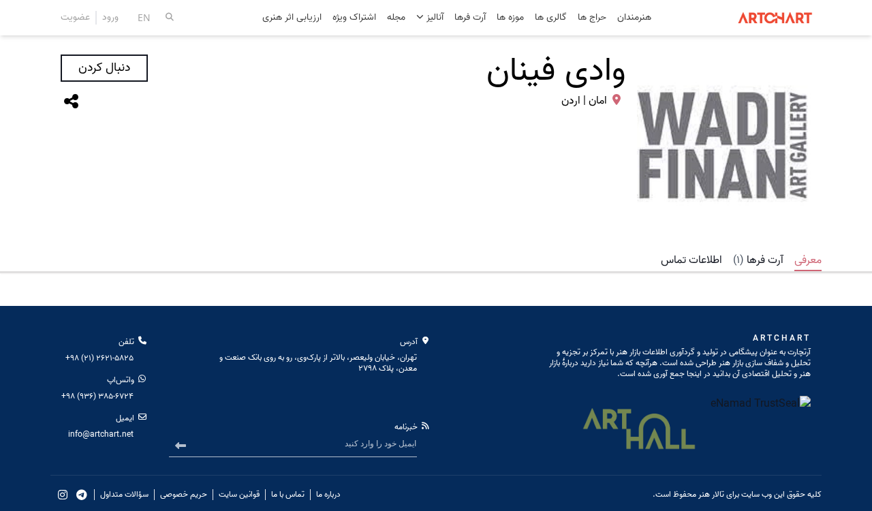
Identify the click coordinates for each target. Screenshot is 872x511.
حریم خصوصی (183, 494)
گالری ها (551, 18)
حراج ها (592, 18)
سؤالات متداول (124, 494)
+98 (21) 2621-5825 (99, 358)
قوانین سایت (239, 494)
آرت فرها (470, 18)
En (144, 17)
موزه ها (510, 18)
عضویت (75, 18)
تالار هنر (711, 494)
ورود (110, 18)
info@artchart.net (101, 434)
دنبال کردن (104, 68)
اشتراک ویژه (354, 18)
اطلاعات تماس (691, 260)
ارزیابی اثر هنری (292, 18)
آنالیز (433, 17)
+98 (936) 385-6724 (97, 396)
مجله (396, 18)
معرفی (808, 260)
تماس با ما (288, 494)
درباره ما (328, 494)
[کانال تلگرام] (82, 494)
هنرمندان (634, 18)
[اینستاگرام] (62, 494)
